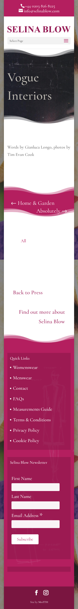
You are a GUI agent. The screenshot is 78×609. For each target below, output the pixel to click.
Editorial (54, 241)
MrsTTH (43, 602)
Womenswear (25, 367)
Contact (20, 388)
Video (39, 259)
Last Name (21, 496)
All (23, 241)
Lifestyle (55, 250)
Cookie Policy (26, 440)
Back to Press (28, 292)
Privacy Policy (26, 430)
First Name (21, 478)
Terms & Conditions (32, 420)
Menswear (22, 378)
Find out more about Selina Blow (42, 317)
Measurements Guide (32, 409)
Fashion (23, 250)
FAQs (18, 399)
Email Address (27, 516)
